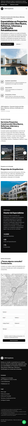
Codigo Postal (6, 323)
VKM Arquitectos (8, 8)
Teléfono (17, 317)
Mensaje (5, 328)
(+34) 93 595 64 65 (5, 381)
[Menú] (26, 9)
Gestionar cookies (14, 4)
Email (4, 317)
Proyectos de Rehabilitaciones (20, 149)
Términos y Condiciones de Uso (11, 337)
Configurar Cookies (5, 400)
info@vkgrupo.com (5, 383)
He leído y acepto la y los (14, 336)
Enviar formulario (14, 340)
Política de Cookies (5, 394)
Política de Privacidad (17, 336)
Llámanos (18, 44)
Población (17, 323)
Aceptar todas (4, 4)
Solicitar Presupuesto (7, 44)
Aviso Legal (3, 391)
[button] (24, 152)
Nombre (5, 312)
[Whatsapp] (24, 422)
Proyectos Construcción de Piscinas (6, 150)
